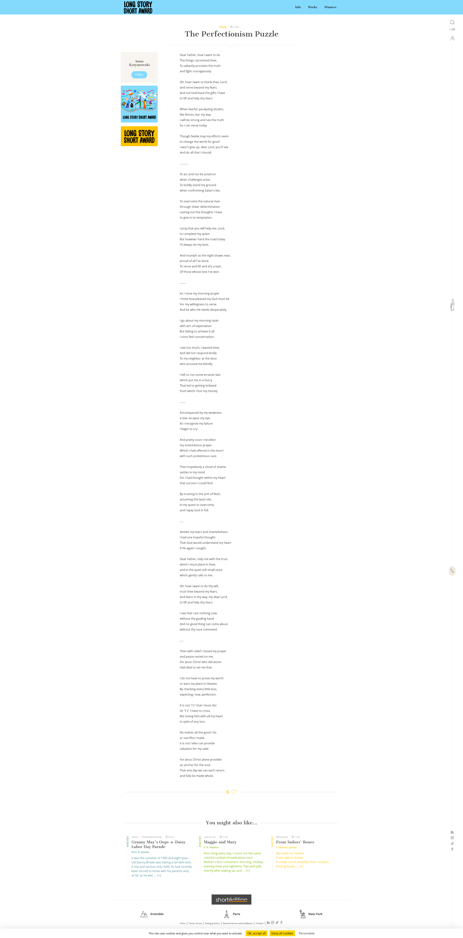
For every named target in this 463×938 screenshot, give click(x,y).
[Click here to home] (231, 899)
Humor (135, 836)
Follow (139, 74)
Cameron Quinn (286, 847)
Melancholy (282, 836)
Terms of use (195, 923)
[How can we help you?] (452, 571)
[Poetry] (139, 136)
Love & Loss (210, 836)
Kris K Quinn (140, 852)
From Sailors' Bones (295, 842)
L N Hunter (211, 847)
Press (183, 923)
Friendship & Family (152, 836)
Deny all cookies (282, 933)
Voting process (212, 923)
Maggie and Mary (220, 842)
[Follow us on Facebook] (452, 849)
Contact (260, 923)
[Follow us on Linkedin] (452, 832)
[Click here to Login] (452, 38)
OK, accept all (256, 933)
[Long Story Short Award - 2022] (139, 104)
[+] (159, 875)
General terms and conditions (238, 923)
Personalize (307, 933)
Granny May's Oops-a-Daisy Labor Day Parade (158, 844)
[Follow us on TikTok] (452, 844)
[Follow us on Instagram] (452, 838)
